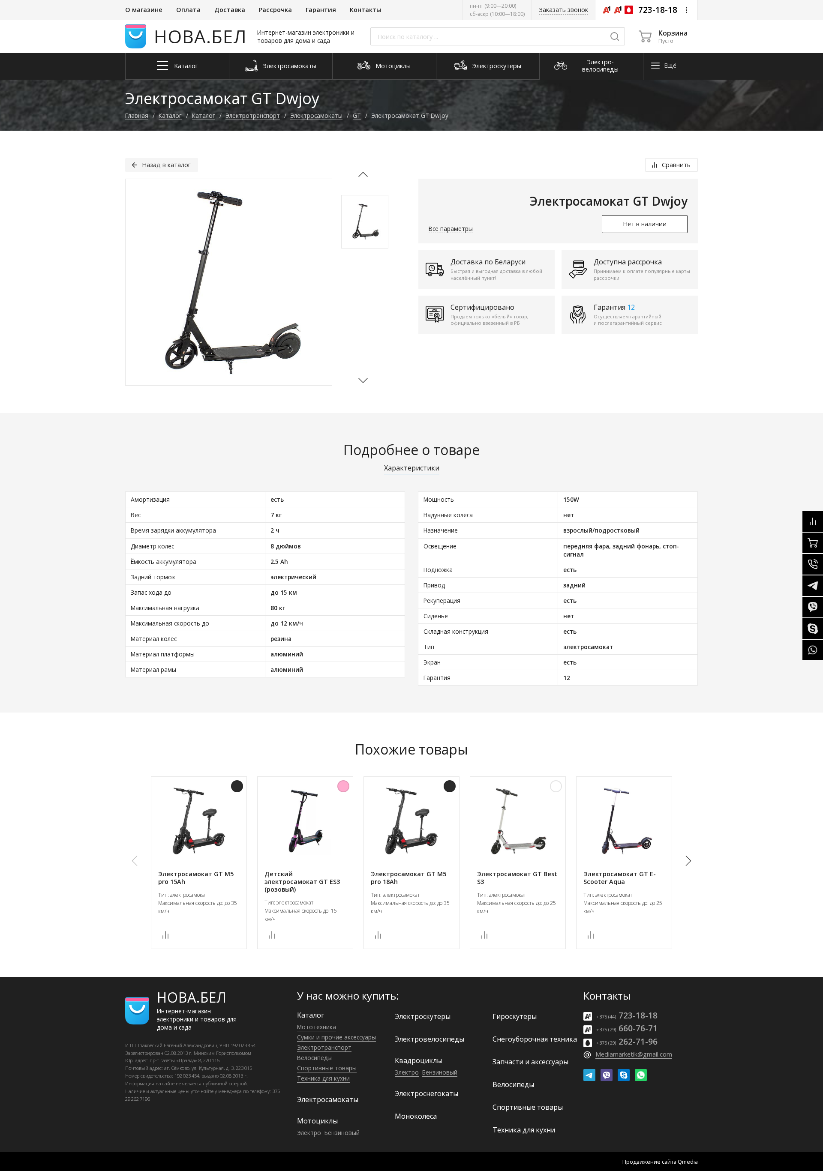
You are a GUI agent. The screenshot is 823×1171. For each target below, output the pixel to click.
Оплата (188, 10)
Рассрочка (275, 10)
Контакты (365, 10)
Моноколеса (416, 1116)
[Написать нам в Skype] (624, 1075)
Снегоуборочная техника (535, 1039)
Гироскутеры (515, 1016)
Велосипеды (314, 1058)
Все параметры (451, 229)
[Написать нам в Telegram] (589, 1075)
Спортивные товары (327, 1068)
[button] (363, 379)
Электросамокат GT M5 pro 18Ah (408, 878)
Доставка (229, 10)
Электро (309, 1133)
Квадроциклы (418, 1060)
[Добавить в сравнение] (165, 935)
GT (357, 115)
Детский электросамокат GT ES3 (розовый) (302, 881)
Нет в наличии (645, 224)
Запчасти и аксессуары (530, 1062)
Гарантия (321, 10)
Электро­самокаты (316, 115)
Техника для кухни (323, 1078)
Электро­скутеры (423, 1016)
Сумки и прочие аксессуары (336, 1037)
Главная (136, 115)
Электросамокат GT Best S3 (517, 878)
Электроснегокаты (426, 1093)
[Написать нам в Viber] (607, 1075)
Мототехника (316, 1027)
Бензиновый (342, 1133)
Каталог (170, 115)
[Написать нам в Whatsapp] (641, 1075)
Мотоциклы (317, 1121)
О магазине (143, 10)
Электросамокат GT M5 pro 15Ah (196, 878)
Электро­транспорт (252, 115)
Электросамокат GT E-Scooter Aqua (619, 878)
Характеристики (411, 468)
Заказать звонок (563, 10)
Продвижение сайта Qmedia (660, 1161)
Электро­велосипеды (429, 1039)
